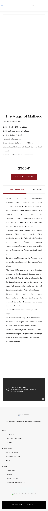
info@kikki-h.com (24, 330)
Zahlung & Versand (13, 452)
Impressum (10, 434)
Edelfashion (10, 470)
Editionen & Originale (12, 121)
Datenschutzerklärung (14, 438)
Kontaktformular (14, 342)
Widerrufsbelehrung (13, 456)
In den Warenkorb (24, 176)
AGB (8, 460)
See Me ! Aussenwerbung (15, 482)
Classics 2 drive (12, 478)
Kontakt (9, 442)
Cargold (9, 474)
